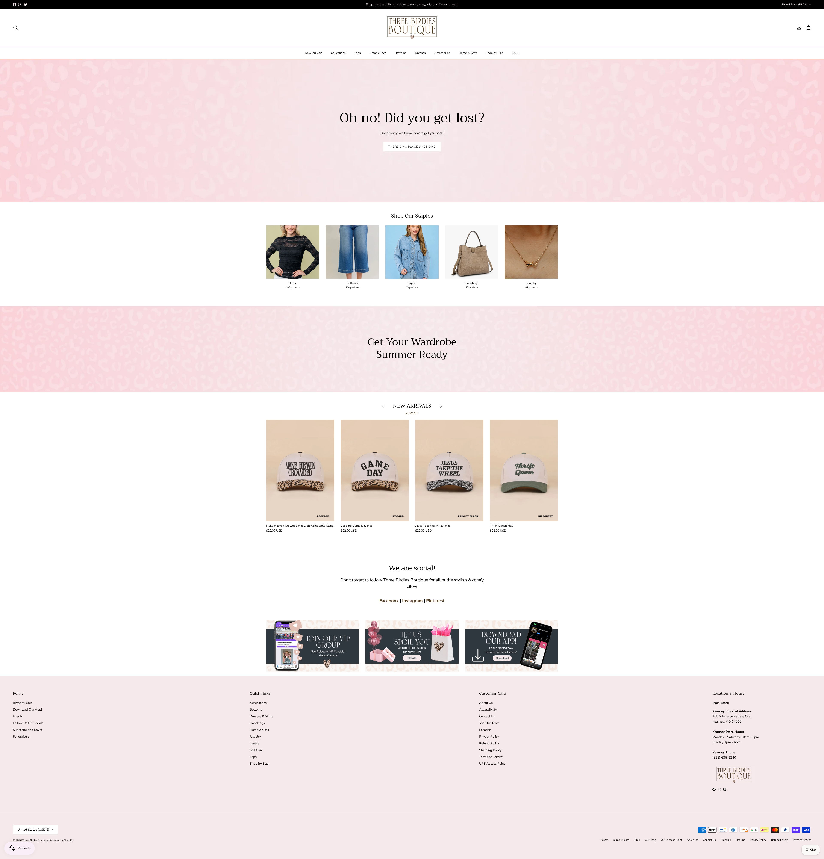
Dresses (420, 53)
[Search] (15, 27)
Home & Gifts (468, 53)
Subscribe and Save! (27, 730)
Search (604, 840)
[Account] (798, 27)
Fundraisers (21, 736)
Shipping (726, 840)
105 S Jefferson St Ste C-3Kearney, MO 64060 (731, 716)
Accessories (442, 53)
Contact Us (487, 716)
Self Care (256, 750)
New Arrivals (313, 53)
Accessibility (488, 709)
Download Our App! (27, 709)
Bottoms (400, 53)
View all (412, 413)
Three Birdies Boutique (35, 840)
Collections (338, 53)
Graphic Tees (377, 53)
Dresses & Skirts (261, 716)
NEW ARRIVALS (412, 406)
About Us (486, 703)
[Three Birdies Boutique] (412, 27)
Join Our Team (489, 723)
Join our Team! (621, 840)
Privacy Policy (489, 736)
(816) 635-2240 (724, 757)
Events (18, 716)
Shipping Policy (490, 750)
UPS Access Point (492, 763)
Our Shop (650, 840)
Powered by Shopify (61, 840)
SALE (515, 53)
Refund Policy (489, 743)
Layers (254, 743)
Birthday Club (23, 703)
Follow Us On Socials (28, 723)
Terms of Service (491, 757)
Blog (637, 840)
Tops (357, 53)
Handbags (257, 723)
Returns (740, 840)
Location (485, 730)
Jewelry (255, 736)
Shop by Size (494, 53)
